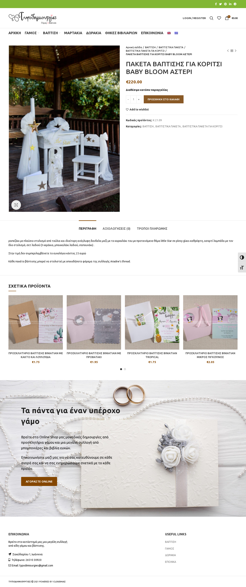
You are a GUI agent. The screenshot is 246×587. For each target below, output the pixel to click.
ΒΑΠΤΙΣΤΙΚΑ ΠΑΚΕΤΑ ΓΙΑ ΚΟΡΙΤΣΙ (145, 50)
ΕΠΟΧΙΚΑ (170, 561)
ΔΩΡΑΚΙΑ (170, 555)
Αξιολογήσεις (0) (116, 228)
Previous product (228, 51)
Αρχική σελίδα (134, 47)
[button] (39, 481)
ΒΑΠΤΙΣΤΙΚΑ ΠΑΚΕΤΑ (171, 47)
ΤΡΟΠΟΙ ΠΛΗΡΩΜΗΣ (152, 228)
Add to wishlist (139, 109)
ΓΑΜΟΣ (169, 548)
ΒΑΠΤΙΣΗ (150, 47)
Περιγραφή (87, 228)
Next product (236, 51)
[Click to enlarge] (16, 205)
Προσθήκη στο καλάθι (164, 99)
